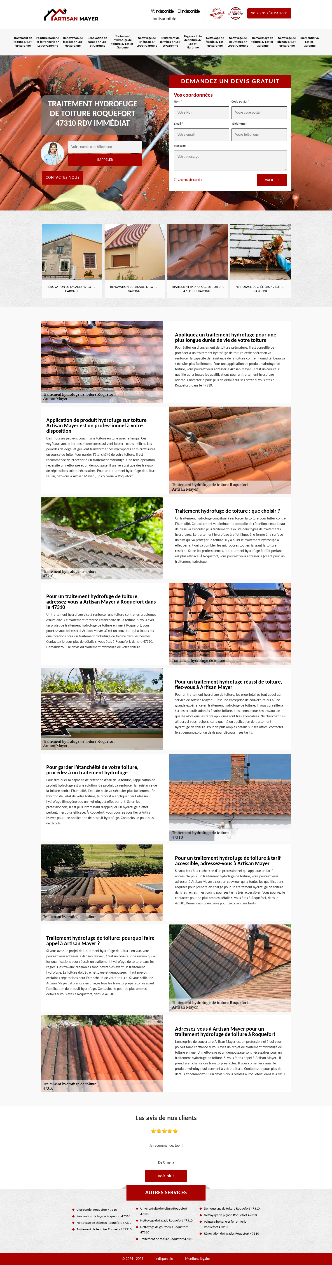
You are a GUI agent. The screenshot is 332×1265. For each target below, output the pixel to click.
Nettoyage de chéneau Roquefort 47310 (104, 1223)
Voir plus (166, 1176)
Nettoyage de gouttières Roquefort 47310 (164, 1230)
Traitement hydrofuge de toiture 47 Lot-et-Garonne (122, 42)
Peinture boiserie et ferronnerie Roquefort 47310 (225, 1224)
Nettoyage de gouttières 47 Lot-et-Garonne (238, 42)
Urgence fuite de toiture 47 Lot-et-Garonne (193, 42)
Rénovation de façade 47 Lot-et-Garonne (97, 42)
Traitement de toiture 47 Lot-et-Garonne (23, 42)
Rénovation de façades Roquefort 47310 (231, 1233)
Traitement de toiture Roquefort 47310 (166, 1239)
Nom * (178, 101)
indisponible (164, 11)
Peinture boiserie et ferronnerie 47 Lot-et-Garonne (47, 42)
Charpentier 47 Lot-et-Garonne (309, 42)
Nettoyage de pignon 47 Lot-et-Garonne (287, 42)
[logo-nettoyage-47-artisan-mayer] (71, 14)
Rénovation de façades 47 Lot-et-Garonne (73, 42)
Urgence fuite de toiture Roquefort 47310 (163, 1211)
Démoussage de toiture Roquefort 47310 (232, 1208)
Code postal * (240, 101)
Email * (178, 124)
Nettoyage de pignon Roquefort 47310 (230, 1215)
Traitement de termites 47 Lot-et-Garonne (170, 42)
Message (180, 146)
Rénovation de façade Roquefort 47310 (103, 1216)
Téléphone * (239, 124)
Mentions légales (197, 1259)
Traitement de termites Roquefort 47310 (104, 1229)
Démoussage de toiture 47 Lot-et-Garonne (262, 42)
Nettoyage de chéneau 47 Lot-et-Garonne (147, 42)
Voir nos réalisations (269, 13)
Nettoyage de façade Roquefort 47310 (166, 1220)
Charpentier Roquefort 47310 (97, 1210)
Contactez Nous (62, 178)
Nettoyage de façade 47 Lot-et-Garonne (215, 42)
